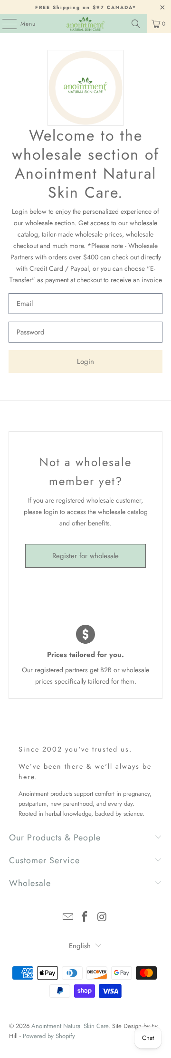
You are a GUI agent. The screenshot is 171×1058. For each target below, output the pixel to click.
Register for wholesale (85, 556)
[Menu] (4, 23)
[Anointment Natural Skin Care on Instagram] (102, 917)
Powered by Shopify (49, 1035)
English (80, 946)
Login (85, 361)
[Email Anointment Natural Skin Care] (68, 917)
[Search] (136, 23)
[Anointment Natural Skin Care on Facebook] (85, 917)
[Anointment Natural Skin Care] (85, 23)
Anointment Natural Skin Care (69, 1025)
